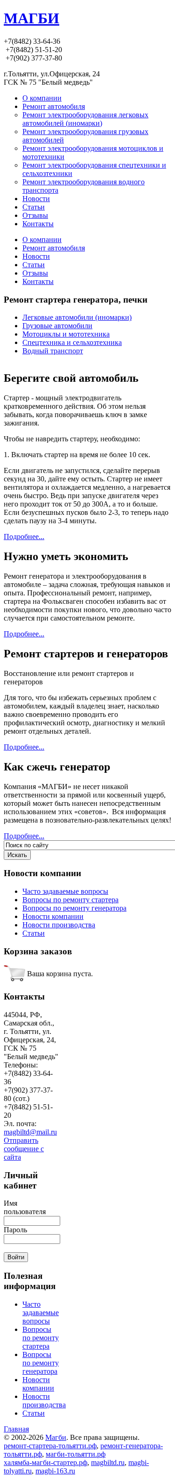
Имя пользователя (25, 1207)
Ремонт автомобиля (53, 248)
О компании (42, 239)
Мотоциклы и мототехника (66, 334)
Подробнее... (24, 536)
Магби (55, 1437)
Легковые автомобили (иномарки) (77, 317)
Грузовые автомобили (57, 326)
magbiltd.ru (108, 1462)
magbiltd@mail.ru (30, 1132)
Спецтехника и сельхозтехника (72, 342)
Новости (36, 256)
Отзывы (35, 273)
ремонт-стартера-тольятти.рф (50, 1446)
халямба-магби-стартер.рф (45, 1462)
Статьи (33, 265)
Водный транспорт (52, 351)
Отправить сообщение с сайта (24, 1148)
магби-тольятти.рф (75, 1454)
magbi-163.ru (55, 1471)
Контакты (38, 281)
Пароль (15, 1230)
